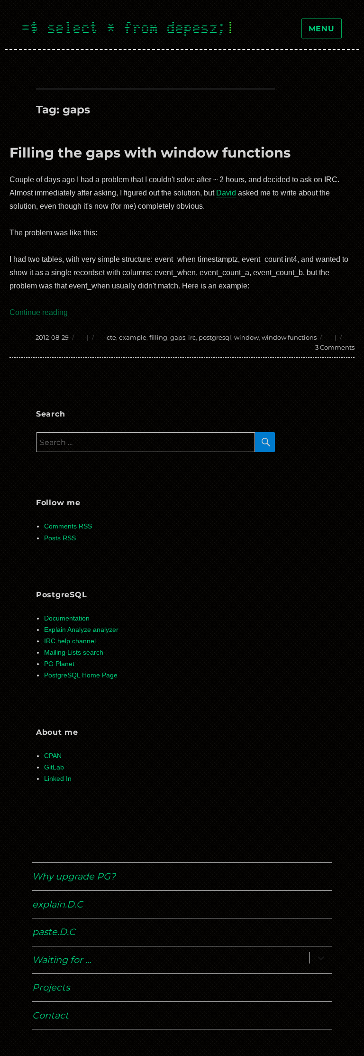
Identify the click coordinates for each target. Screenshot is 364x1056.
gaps (177, 337)
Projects (51, 987)
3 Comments (335, 347)
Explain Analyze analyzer (81, 629)
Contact (50, 1015)
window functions (289, 337)
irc (192, 337)
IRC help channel (70, 641)
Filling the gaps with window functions (150, 152)
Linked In (58, 778)
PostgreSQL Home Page (81, 675)
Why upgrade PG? (74, 876)
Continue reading (38, 312)
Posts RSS (60, 538)
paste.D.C (53, 931)
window (246, 337)
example (132, 337)
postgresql (215, 337)
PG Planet (59, 663)
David (226, 193)
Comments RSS (68, 526)
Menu (322, 28)
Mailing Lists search (73, 652)
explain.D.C (57, 904)
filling (158, 337)
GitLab (54, 767)
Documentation (67, 618)
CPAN (53, 756)
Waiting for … (61, 959)
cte (111, 337)
